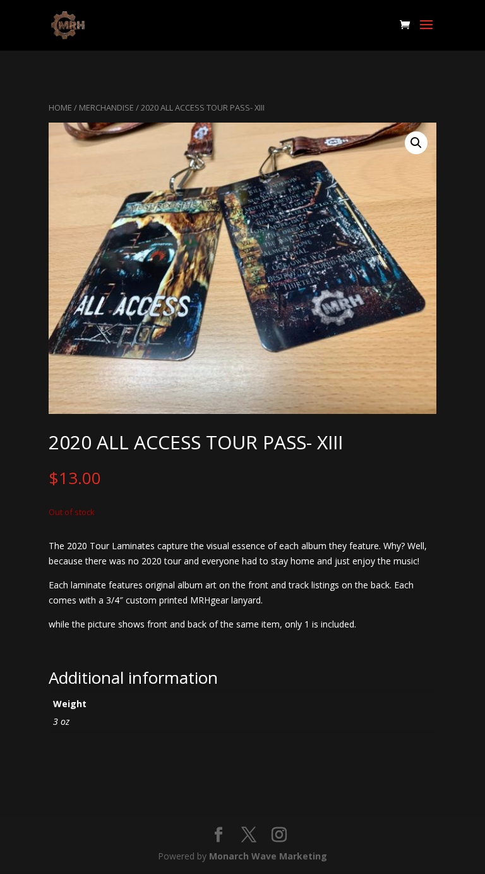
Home (60, 107)
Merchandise (106, 107)
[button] (416, 142)
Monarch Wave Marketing (268, 856)
